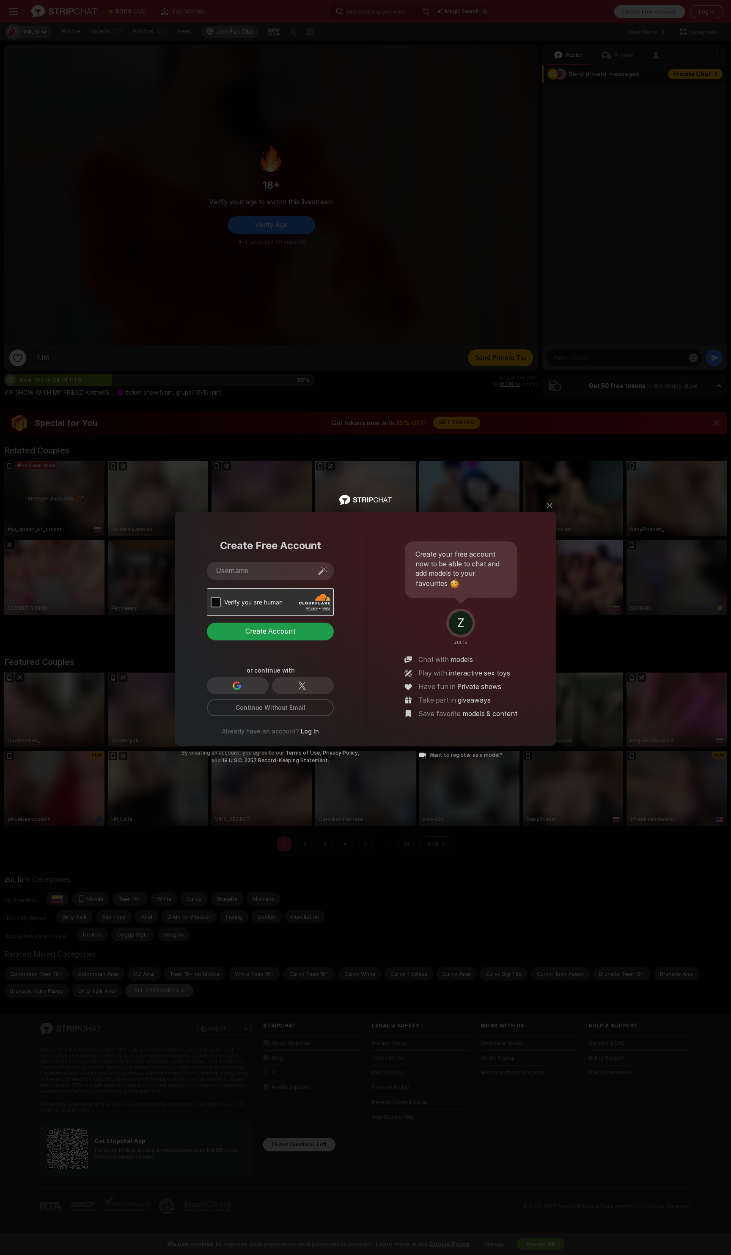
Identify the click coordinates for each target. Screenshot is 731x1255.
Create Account (270, 631)
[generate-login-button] (323, 570)
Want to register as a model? (466, 755)
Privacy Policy (340, 753)
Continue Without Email (270, 707)
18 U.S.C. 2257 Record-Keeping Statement (275, 760)
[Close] (549, 505)
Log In (310, 731)
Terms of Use (303, 753)
